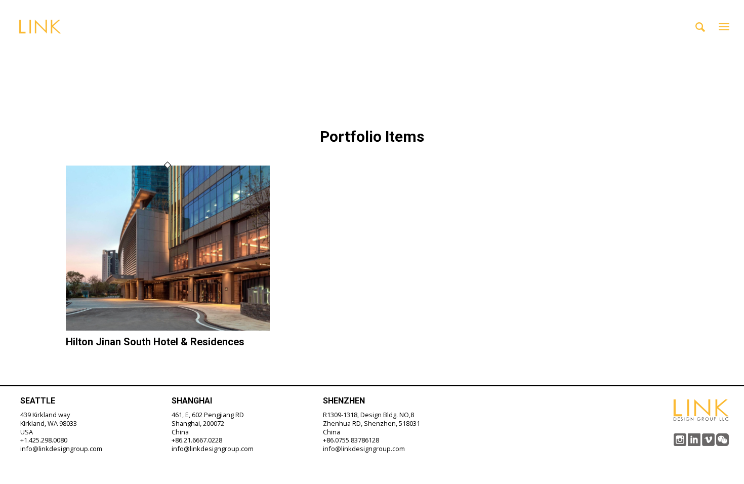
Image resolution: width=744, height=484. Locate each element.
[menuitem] (700, 26)
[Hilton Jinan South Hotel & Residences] (168, 327)
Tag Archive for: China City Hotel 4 (221, 51)
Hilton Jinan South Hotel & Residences (155, 342)
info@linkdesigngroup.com (61, 448)
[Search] (700, 26)
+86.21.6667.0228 (197, 440)
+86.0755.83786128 (351, 440)
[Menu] (724, 26)
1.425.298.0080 (45, 440)
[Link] (40, 26)
